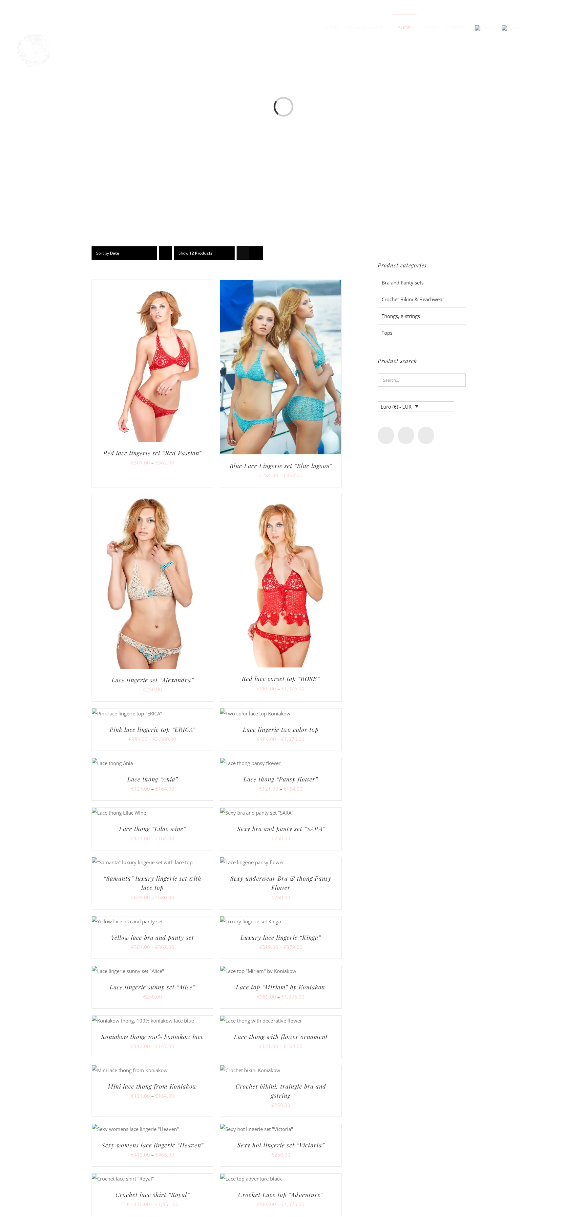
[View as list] (256, 253)
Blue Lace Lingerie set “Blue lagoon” (281, 466)
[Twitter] (406, 435)
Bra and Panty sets (403, 282)
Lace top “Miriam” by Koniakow (281, 987)
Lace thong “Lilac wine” (152, 829)
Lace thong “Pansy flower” (280, 779)
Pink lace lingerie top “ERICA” (152, 729)
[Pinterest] (426, 435)
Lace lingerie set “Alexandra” (153, 680)
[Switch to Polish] (484, 27)
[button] (547, 27)
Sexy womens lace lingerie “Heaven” (152, 1145)
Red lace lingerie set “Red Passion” (152, 453)
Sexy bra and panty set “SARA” (281, 829)
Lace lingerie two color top (281, 729)
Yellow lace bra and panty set (152, 937)
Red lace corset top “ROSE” (281, 679)
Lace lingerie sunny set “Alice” (152, 987)
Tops (387, 332)
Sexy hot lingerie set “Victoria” (281, 1145)
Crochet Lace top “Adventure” (280, 1195)
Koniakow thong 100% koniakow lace (152, 1037)
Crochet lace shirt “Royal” (153, 1195)
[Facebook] (386, 435)
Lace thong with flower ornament (281, 1037)
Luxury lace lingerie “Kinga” (281, 937)
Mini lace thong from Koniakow (152, 1086)
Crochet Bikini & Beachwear (413, 299)
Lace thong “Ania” (152, 779)
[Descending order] (165, 253)
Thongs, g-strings (401, 316)
